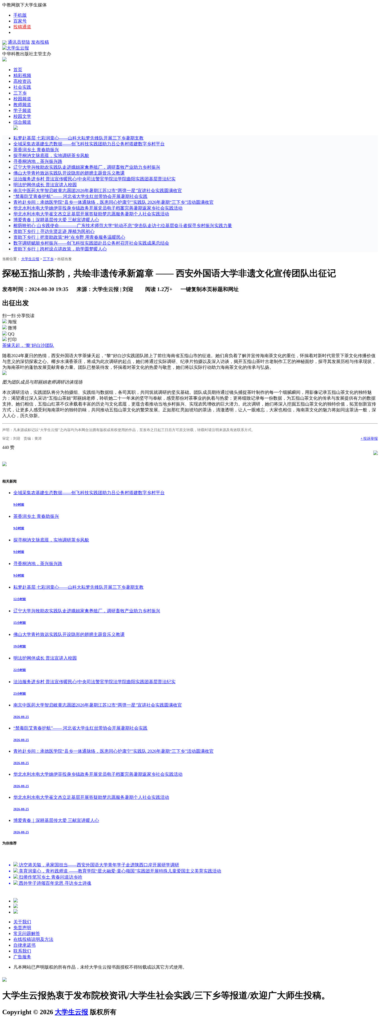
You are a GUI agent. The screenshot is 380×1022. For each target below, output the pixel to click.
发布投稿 (40, 42)
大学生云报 (30, 259)
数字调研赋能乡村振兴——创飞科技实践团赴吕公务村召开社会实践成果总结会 (91, 243)
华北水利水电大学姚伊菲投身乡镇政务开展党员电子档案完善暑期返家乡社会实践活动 (97, 208)
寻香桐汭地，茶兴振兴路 (37, 161)
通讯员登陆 (19, 42)
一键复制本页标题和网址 (210, 289)
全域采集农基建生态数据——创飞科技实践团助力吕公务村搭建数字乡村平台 (89, 143)
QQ (11, 334)
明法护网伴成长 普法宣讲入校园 (45, 184)
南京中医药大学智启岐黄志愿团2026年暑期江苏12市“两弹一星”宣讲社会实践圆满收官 (97, 190)
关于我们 (22, 921)
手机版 (20, 15)
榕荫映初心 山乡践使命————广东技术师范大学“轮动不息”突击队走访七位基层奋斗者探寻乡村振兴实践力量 (122, 225)
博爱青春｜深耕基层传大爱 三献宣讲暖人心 (56, 219)
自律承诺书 (24, 945)
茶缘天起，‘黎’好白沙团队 (28, 345)
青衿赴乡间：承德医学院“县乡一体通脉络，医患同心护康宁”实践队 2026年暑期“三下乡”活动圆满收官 (113, 202)
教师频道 (22, 104)
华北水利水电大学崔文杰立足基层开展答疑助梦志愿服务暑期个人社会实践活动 (91, 214)
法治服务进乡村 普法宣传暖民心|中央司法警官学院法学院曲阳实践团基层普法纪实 (94, 178)
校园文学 (22, 116)
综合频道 (22, 122)
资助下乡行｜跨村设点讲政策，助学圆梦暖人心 (60, 249)
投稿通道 (22, 26)
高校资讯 (22, 81)
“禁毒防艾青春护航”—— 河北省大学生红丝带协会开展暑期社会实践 (80, 196)
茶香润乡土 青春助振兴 (36, 149)
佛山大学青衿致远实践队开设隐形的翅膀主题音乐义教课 (69, 173)
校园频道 (22, 98)
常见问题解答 (26, 933)
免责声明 (22, 927)
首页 (17, 69)
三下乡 (20, 93)
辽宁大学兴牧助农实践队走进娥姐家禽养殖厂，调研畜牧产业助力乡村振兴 (86, 167)
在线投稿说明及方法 (33, 939)
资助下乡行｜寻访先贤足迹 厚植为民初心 (54, 231)
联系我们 (22, 951)
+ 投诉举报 (369, 438)
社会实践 (22, 87)
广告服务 (22, 956)
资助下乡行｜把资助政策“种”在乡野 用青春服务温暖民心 (69, 237)
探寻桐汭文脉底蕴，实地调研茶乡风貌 (51, 155)
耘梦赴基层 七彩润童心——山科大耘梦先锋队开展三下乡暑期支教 (78, 138)
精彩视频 (22, 75)
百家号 (20, 21)
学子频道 (22, 110)
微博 (12, 327)
